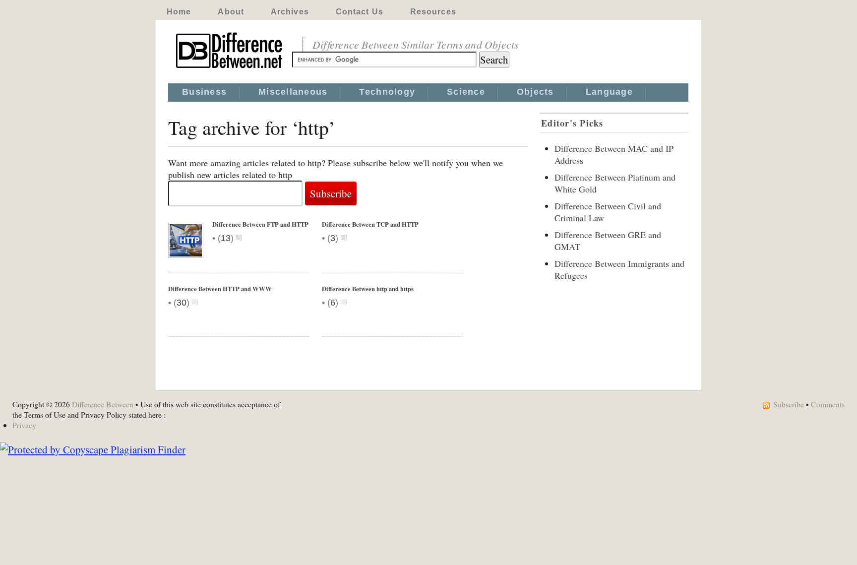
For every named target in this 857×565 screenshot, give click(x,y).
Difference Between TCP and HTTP (370, 224)
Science (466, 92)
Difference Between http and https (368, 288)
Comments (828, 404)
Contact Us (359, 11)
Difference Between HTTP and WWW (220, 288)
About (231, 11)
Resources (433, 11)
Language (609, 92)
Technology (387, 92)
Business (204, 92)
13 (226, 238)
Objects (535, 92)
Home (179, 11)
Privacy (24, 425)
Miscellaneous (292, 92)
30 (181, 303)
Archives (290, 11)
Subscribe (788, 404)
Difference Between (102, 404)
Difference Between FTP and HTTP (260, 224)
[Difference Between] (230, 68)
